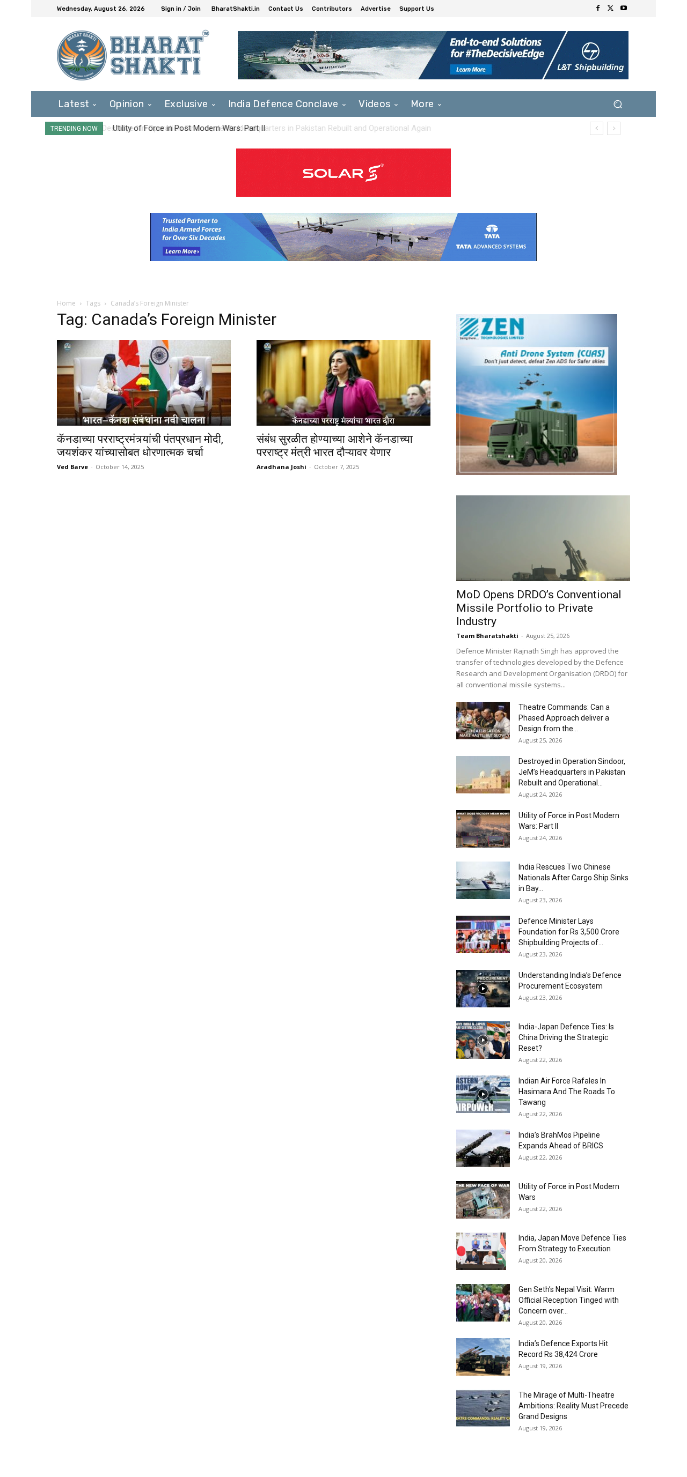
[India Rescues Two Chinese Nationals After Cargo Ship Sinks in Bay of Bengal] (483, 880)
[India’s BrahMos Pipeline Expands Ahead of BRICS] (483, 1148)
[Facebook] (597, 8)
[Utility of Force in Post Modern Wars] (483, 1200)
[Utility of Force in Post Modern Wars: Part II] (483, 829)
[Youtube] (623, 8)
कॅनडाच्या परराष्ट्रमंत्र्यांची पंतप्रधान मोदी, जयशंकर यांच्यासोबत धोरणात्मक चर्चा (140, 446)
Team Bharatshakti (487, 636)
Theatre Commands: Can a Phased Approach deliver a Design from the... (564, 718)
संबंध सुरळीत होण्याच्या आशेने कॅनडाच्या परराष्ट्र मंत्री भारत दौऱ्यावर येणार (335, 446)
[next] (613, 128)
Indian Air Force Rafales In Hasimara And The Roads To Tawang (566, 1092)
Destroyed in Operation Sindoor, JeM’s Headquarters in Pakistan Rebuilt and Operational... (571, 772)
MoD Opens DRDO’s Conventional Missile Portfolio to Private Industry (539, 608)
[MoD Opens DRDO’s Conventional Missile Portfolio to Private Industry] (543, 538)
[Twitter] (610, 8)
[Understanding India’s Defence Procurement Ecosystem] (483, 988)
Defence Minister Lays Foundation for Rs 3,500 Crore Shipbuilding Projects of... (568, 932)
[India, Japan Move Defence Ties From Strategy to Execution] (481, 1251)
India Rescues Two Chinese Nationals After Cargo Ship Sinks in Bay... (573, 878)
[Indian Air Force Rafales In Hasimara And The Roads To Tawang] (483, 1094)
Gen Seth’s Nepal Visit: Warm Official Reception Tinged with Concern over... (568, 1300)
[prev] (596, 128)
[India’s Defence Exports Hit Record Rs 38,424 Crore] (483, 1357)
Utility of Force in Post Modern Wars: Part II (187, 128)
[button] (617, 103)
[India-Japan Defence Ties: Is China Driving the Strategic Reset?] (483, 1040)
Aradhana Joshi (281, 467)
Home (66, 303)
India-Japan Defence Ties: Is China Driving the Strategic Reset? (566, 1037)
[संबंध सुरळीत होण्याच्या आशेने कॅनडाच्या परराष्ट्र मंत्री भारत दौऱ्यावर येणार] (343, 383)
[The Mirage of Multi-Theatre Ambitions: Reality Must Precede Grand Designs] (483, 1408)
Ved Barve (72, 467)
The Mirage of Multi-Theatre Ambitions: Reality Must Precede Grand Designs (573, 1406)
